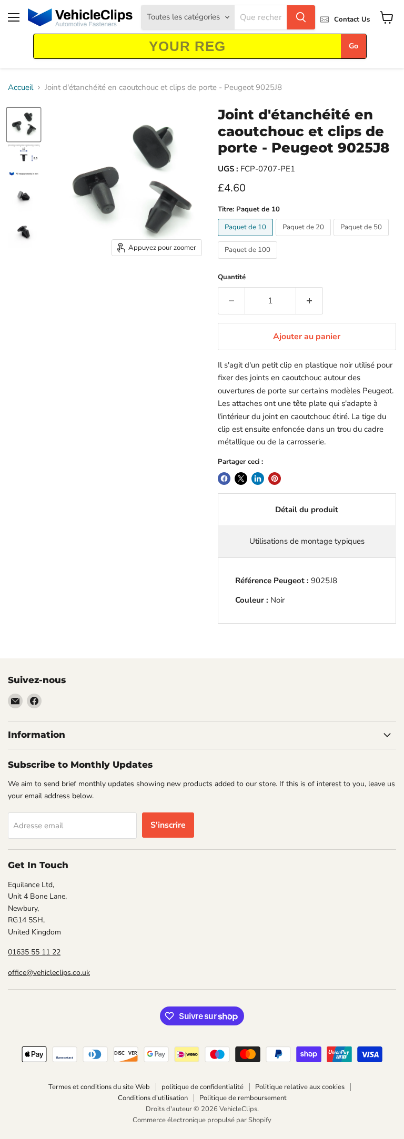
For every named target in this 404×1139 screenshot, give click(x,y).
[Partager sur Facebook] (224, 478)
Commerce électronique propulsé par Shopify (202, 1120)
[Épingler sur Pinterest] (274, 478)
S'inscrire (168, 825)
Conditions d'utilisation (153, 1098)
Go (353, 46)
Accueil (20, 87)
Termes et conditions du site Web (99, 1087)
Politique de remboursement (243, 1098)
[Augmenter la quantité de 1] (309, 300)
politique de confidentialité (202, 1087)
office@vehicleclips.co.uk (49, 973)
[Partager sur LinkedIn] (257, 478)
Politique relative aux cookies (300, 1087)
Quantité (232, 277)
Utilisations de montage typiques (307, 541)
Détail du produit (306, 509)
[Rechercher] (301, 17)
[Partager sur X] (241, 478)
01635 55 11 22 (34, 952)
